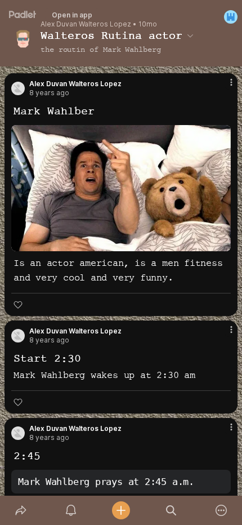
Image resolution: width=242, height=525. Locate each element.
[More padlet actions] (221, 510)
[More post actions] (223, 87)
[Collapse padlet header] (190, 35)
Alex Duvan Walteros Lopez (86, 24)
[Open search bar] (171, 510)
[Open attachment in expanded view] (121, 188)
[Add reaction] (18, 305)
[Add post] (120, 510)
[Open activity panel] (70, 510)
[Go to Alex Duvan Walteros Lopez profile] (18, 88)
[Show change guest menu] (230, 17)
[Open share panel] (20, 510)
